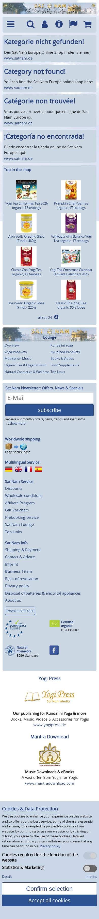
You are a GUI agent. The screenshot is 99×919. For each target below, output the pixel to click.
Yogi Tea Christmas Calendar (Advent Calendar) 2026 (71, 271)
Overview (12, 345)
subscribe (49, 410)
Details (7, 876)
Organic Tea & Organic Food (25, 365)
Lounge (49, 337)
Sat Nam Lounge (19, 524)
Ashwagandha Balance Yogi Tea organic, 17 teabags (71, 238)
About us (13, 600)
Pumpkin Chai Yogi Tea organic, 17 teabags (71, 205)
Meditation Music (18, 358)
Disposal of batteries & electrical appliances (43, 593)
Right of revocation (21, 578)
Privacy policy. (50, 846)
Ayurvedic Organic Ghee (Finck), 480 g (26, 238)
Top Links (58, 371)
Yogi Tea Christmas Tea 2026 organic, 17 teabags (26, 205)
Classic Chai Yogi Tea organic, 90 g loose (71, 305)
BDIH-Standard (27, 655)
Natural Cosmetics (24, 649)
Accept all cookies (49, 900)
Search (31, 25)
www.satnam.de (18, 58)
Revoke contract (20, 610)
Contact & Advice (20, 556)
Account (45, 25)
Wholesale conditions (23, 495)
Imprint (11, 564)
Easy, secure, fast (17, 452)
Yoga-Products (16, 352)
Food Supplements (65, 365)
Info (59, 25)
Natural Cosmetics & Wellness (27, 371)
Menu (14, 25)
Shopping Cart (87, 25)
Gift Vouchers (17, 509)
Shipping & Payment (23, 549)
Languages (73, 25)
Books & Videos (62, 358)
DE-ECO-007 (70, 630)
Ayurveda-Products (65, 352)
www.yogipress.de (50, 724)
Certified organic (67, 624)
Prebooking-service (22, 517)
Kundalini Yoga (62, 345)
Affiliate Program (20, 502)
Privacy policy (17, 585)
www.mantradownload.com (49, 783)
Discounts (13, 488)
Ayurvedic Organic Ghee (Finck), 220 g (26, 305)
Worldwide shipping (22, 438)
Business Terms (18, 571)
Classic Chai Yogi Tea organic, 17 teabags (26, 271)
